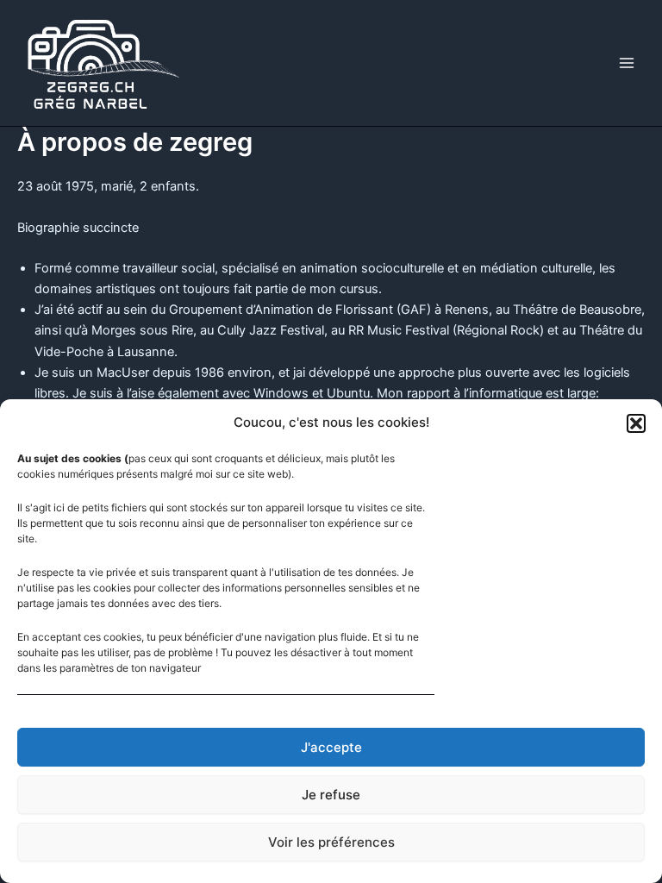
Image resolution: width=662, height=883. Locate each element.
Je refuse (331, 794)
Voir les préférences (331, 842)
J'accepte (331, 747)
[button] (636, 423)
